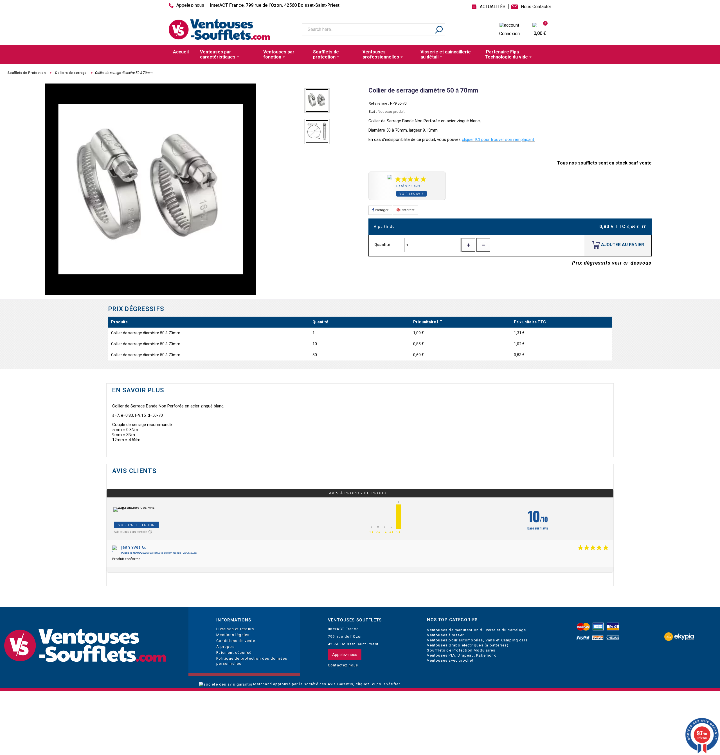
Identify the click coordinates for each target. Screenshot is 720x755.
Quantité (382, 244)
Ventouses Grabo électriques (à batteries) (467, 645)
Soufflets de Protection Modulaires (461, 650)
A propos (225, 646)
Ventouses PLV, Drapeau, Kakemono (461, 655)
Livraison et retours (235, 629)
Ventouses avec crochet (450, 660)
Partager (381, 210)
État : (372, 111)
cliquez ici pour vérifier (378, 684)
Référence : (378, 103)
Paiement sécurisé (233, 652)
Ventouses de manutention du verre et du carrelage (476, 630)
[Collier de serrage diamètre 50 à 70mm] (317, 100)
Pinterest (407, 210)
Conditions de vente (235, 641)
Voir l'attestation (136, 525)
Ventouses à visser (445, 635)
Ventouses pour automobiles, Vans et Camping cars (477, 640)
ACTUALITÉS (492, 6)
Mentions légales (232, 635)
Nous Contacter (536, 6)
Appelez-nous (190, 5)
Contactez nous (343, 665)
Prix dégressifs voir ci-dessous (611, 263)
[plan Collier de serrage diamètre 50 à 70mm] (317, 131)
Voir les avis (411, 193)
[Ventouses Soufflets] (90, 645)
